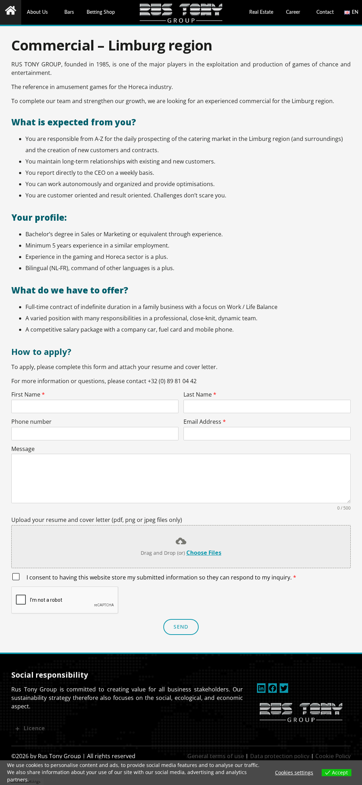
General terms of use (215, 756)
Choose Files (203, 553)
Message (23, 449)
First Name (28, 394)
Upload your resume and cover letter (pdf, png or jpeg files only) (96, 520)
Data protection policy (279, 756)
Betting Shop (101, 12)
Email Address (204, 422)
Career (293, 12)
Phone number (31, 422)
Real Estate (261, 12)
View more (44, 779)
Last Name (199, 394)
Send (181, 626)
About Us (37, 12)
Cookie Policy (333, 756)
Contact (325, 12)
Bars (69, 12)
